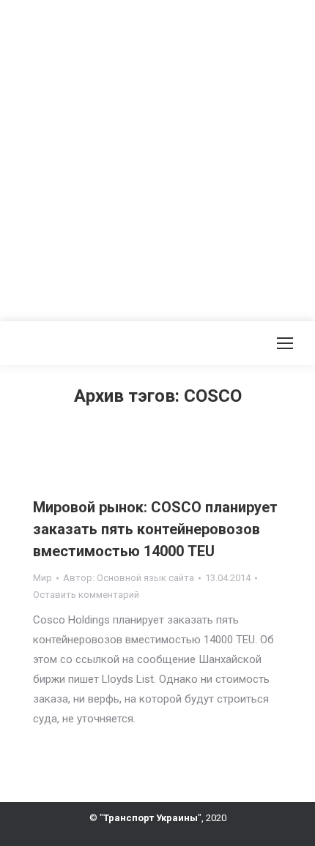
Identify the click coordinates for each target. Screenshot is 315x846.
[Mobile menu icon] (285, 343)
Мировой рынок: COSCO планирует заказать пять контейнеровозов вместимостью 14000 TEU (155, 529)
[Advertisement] (157, 157)
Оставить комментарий (86, 594)
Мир (42, 577)
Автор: (128, 577)
